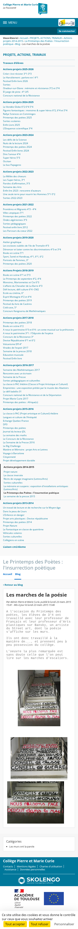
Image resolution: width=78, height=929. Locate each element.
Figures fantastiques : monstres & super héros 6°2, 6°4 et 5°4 (35, 110)
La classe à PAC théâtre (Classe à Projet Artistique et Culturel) (35, 384)
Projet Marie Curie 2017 (15, 398)
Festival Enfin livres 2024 (16, 150)
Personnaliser (64, 924)
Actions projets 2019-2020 (18, 237)
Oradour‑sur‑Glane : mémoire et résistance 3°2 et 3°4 (31, 88)
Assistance (10, 869)
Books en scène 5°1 (13, 253)
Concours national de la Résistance (21, 95)
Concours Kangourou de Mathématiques (24, 311)
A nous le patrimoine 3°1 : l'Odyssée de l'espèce (28, 333)
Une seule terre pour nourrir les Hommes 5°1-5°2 (29, 194)
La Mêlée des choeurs (14, 176)
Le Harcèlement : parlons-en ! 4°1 (20, 77)
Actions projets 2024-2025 (18, 102)
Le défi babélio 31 (12, 391)
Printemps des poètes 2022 (17, 216)
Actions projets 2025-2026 (18, 69)
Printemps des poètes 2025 (17, 117)
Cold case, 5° (10, 307)
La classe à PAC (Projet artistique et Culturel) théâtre (30, 413)
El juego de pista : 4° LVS (16, 91)
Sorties (6, 84)
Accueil (24, 38)
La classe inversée (13, 475)
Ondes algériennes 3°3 (15, 220)
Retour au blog (13, 584)
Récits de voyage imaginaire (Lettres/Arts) (26, 478)
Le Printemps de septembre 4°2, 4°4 (22, 278)
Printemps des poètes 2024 (17, 146)
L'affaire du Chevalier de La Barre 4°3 (22, 285)
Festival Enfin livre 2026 (15, 81)
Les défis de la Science (15, 139)
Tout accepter (15, 924)
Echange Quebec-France (16, 420)
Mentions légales (26, 866)
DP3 (5, 424)
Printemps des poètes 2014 (17, 522)
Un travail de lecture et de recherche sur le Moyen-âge (32, 507)
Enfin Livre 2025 (11, 124)
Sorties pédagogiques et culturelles (21, 380)
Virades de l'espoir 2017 (15, 347)
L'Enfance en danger (13, 515)
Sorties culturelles (13, 482)
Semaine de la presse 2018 (17, 351)
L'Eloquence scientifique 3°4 (17, 128)
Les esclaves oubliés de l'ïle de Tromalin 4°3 (26, 245)
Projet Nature (10, 525)
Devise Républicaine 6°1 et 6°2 (19, 340)
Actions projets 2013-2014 (18, 503)
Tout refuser (39, 924)
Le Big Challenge (12, 446)
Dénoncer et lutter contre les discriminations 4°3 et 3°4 (32, 249)
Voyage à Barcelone (13, 453)
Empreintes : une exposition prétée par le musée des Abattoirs (36, 388)
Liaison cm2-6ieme (14, 546)
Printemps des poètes (14, 428)
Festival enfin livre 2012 (15, 227)
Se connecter (67, 31)
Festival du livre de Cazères (17, 304)
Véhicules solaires (12, 533)
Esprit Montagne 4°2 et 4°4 (17, 296)
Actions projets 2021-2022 (18, 204)
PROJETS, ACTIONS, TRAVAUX (46, 38)
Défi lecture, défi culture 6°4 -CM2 (21, 289)
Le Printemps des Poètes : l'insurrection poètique (36, 42)
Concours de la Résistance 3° (18, 336)
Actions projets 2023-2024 (18, 135)
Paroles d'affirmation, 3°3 (16, 183)
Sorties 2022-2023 (12, 198)
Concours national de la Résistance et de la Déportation (32, 395)
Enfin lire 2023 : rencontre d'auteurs (22, 190)
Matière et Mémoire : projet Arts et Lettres (25, 449)
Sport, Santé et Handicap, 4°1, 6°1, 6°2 (23, 256)
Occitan (7, 161)
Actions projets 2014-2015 (19, 467)
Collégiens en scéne (13, 540)
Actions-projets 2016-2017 (18, 365)
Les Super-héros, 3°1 (14, 180)
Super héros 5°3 (11, 157)
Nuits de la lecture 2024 (15, 143)
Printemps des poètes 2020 (17, 263)
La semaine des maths (15, 435)
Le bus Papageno (12, 164)
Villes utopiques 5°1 (13, 212)
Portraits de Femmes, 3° (15, 260)
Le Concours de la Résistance (18, 438)
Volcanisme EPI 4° (12, 344)
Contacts (8, 866)
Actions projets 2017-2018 (18, 317)
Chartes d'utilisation (51, 866)
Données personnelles (32, 869)
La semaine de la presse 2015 (19, 496)
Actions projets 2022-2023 (18, 171)
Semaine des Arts (12, 187)
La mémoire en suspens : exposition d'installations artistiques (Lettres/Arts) (36, 488)
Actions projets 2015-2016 (18, 409)
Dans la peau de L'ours (15, 511)
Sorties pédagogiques (14, 223)
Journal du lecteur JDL (14, 431)
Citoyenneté (9, 456)
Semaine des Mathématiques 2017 (21, 369)
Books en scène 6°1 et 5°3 (16, 275)
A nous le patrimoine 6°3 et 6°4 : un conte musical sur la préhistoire (38, 329)
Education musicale (13, 354)
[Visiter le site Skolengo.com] (39, 883)
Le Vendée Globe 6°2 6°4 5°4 (18, 106)
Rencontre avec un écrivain (17, 373)
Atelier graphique (12, 242)
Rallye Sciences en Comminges (19, 114)
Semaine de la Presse (14, 377)
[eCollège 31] (66, 22)
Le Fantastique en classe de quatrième (23, 529)
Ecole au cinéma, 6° (13, 293)
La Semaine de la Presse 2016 (19, 442)
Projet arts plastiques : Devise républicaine (25, 518)
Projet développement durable (19, 460)
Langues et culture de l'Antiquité (20, 417)
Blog (17, 44)
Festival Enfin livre (12, 358)
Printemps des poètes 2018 (17, 322)
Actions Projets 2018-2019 (18, 270)
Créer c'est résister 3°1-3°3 (17, 73)
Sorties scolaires (11, 121)
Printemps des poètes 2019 (17, 300)
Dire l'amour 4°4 (11, 154)
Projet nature (10, 471)
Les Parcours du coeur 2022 (17, 230)
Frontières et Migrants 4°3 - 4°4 (19, 209)
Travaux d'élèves (13, 63)
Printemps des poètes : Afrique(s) (20, 402)
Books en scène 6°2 (13, 326)
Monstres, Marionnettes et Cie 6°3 (21, 282)
